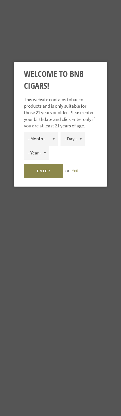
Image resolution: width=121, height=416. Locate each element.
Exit (75, 170)
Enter (43, 171)
